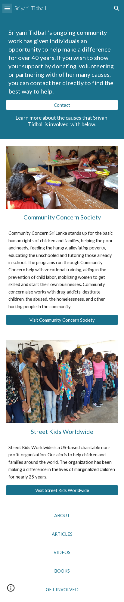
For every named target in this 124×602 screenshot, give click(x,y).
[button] (7, 8)
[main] (62, 62)
